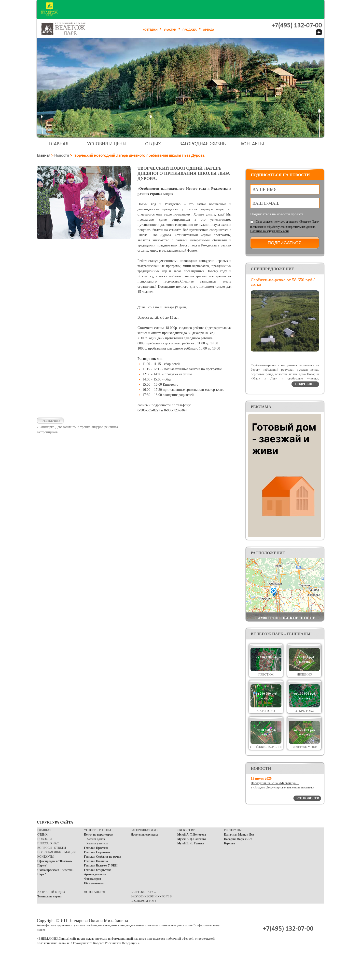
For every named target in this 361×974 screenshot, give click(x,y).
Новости (61, 155)
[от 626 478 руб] (265, 670)
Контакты (252, 144)
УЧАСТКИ (170, 29)
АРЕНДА (208, 29)
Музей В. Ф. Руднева (190, 843)
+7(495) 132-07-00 (297, 25)
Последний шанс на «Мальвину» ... (275, 783)
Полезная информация (56, 852)
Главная (59, 144)
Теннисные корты (49, 896)
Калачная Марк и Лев (239, 834)
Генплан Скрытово (97, 852)
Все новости (307, 798)
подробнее (305, 384)
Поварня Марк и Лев (238, 839)
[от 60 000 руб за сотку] (304, 670)
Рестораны (232, 830)
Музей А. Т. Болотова (191, 834)
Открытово (304, 711)
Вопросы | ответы (51, 848)
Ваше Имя (264, 189)
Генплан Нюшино (96, 861)
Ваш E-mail (265, 203)
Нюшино (304, 674)
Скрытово (266, 711)
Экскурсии (186, 830)
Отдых (153, 144)
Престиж (266, 674)
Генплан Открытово (97, 870)
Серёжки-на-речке (266, 747)
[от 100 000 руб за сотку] (304, 706)
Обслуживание (94, 883)
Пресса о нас (48, 843)
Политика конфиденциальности (269, 231)
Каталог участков (97, 843)
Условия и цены (106, 144)
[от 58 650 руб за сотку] (265, 742)
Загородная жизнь (203, 144)
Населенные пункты (144, 834)
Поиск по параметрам (98, 834)
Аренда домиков (95, 874)
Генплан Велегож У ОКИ (100, 865)
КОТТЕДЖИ (150, 29)
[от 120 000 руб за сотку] (304, 742)
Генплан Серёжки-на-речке (102, 856)
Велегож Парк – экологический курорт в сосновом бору (151, 896)
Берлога (229, 843)
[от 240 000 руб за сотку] (265, 706)
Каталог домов (95, 839)
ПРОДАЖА (189, 29)
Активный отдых (51, 892)
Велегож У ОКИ (304, 747)
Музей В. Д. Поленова (191, 839)
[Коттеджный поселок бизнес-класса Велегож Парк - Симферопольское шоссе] (69, 28)
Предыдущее (50, 420)
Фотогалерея (92, 878)
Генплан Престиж (96, 848)
